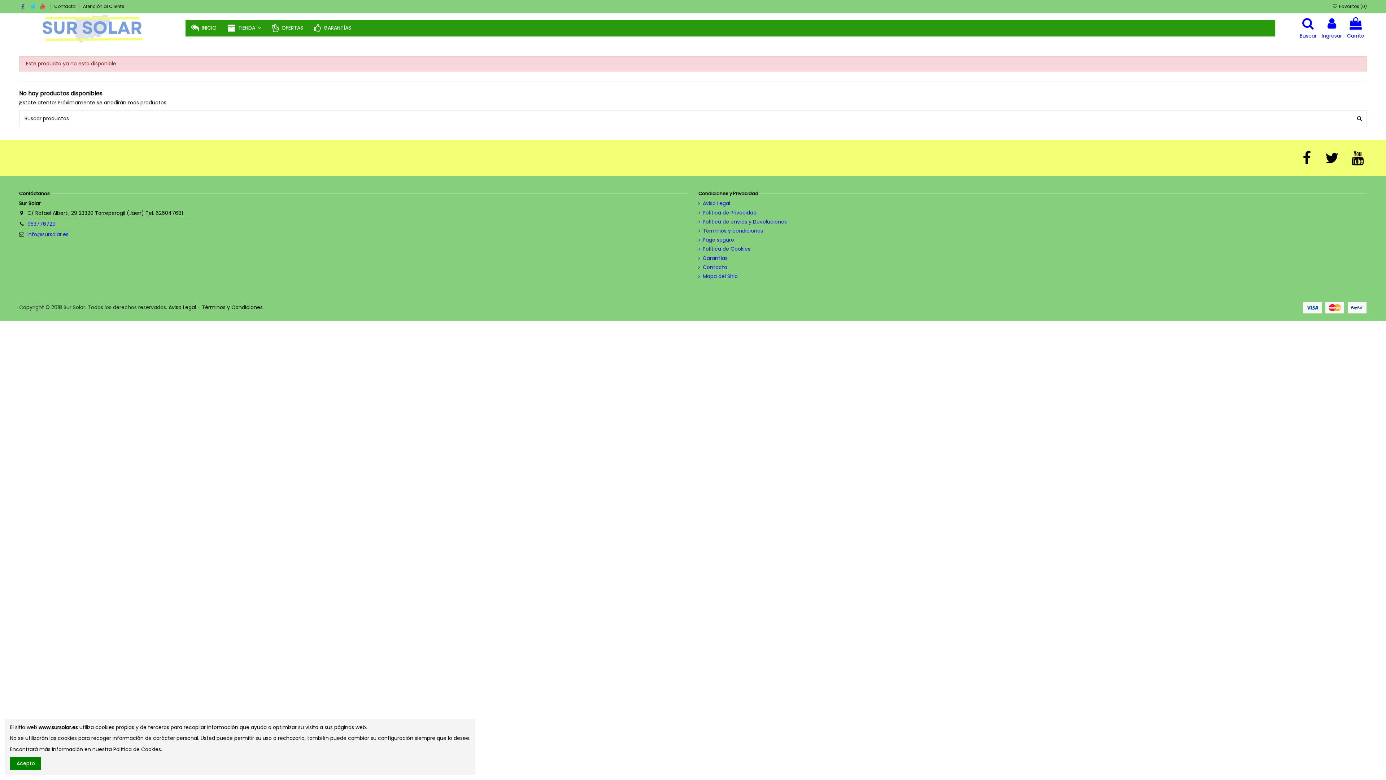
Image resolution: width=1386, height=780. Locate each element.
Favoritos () (1352, 6)
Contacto (65, 6)
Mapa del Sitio (720, 276)
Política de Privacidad (730, 212)
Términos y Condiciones (232, 307)
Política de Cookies (726, 249)
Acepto (26, 763)
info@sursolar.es (48, 234)
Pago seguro (718, 240)
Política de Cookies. (137, 749)
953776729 (41, 224)
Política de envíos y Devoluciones (745, 221)
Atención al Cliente (103, 6)
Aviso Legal (716, 203)
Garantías (715, 258)
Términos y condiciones (733, 231)
